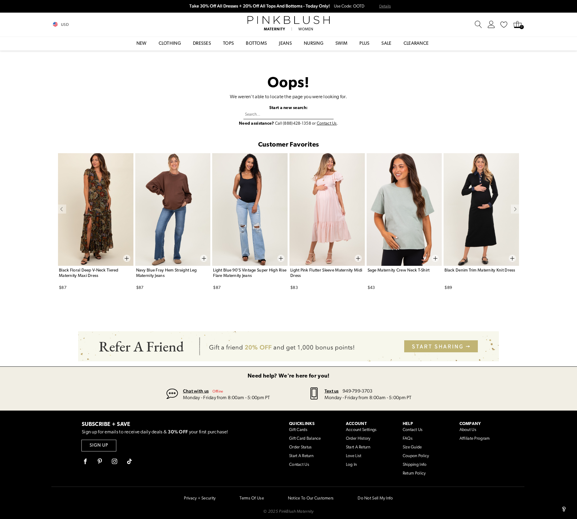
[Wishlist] (504, 24)
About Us (467, 430)
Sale (386, 43)
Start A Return (301, 456)
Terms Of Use (252, 498)
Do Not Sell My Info (375, 498)
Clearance (416, 43)
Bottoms (256, 43)
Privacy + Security (199, 498)
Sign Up (99, 445)
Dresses (202, 43)
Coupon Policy (416, 456)
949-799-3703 (357, 391)
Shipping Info (415, 465)
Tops (228, 43)
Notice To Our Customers (311, 498)
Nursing (313, 43)
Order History (358, 438)
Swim (341, 43)
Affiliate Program (474, 438)
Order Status (300, 447)
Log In (351, 465)
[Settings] (491, 24)
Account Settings (361, 430)
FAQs (408, 438)
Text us (332, 390)
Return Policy (414, 473)
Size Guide (412, 447)
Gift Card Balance (305, 438)
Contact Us (327, 123)
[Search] (478, 24)
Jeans (285, 43)
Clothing (170, 43)
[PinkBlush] (288, 20)
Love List (354, 456)
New (141, 43)
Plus (364, 43)
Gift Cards (298, 430)
